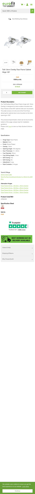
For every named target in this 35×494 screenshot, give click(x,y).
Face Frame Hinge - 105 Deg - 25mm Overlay (14, 188)
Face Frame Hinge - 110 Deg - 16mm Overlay (14, 192)
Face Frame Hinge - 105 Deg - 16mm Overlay (14, 186)
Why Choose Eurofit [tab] (7, 259)
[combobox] (15, 11)
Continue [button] (17, 491)
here (10, 126)
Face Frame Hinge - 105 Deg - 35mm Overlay (14, 190)
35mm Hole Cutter (6, 174)
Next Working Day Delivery (19, 19)
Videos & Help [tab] (6, 247)
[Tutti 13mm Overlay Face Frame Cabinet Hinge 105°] (5, 62)
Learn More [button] (25, 486)
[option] (6, 62)
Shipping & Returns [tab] (7, 253)
